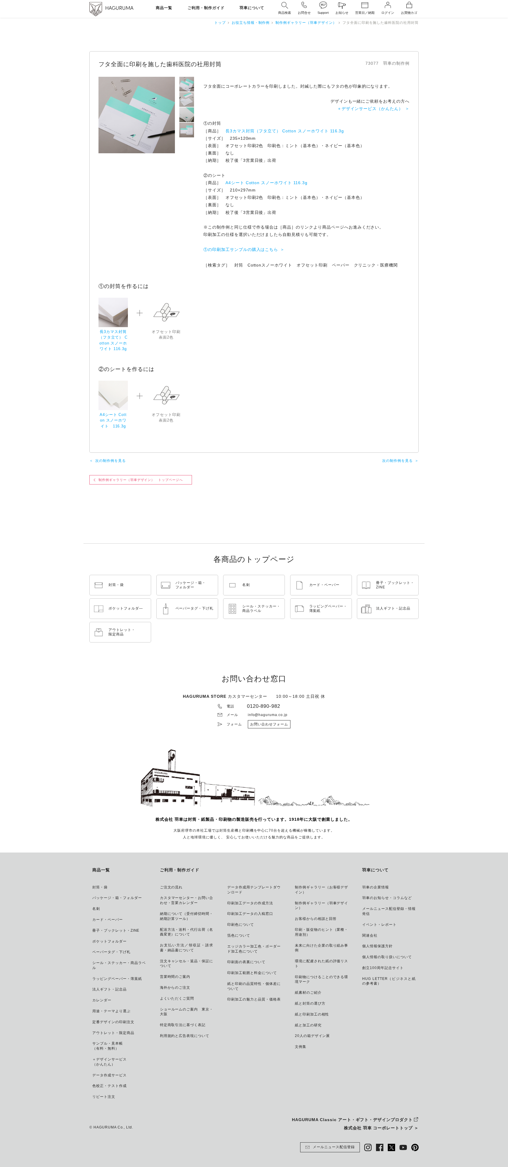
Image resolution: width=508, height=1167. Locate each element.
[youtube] (403, 1147)
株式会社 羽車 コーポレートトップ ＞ (381, 1128)
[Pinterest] (415, 1147)
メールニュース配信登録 (334, 1147)
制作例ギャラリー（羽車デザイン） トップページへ (140, 480)
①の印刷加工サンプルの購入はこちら (240, 249)
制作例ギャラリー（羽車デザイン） (305, 23)
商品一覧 (164, 8)
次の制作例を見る (110, 461)
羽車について (252, 8)
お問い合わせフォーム (269, 724)
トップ (220, 23)
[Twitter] (391, 1147)
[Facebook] (379, 1147)
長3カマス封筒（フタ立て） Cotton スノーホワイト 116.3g (284, 131)
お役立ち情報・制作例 (251, 23)
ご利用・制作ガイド (206, 8)
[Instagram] (368, 1147)
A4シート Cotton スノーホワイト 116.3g (266, 182)
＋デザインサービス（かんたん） (370, 108)
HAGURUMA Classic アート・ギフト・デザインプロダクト (352, 1119)
